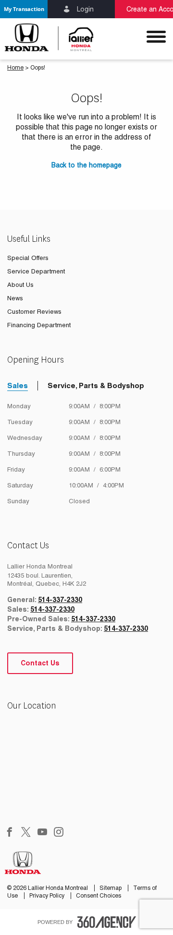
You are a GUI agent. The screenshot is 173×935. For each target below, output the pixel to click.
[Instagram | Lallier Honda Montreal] (58, 833)
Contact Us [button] (40, 663)
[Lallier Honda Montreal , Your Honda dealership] (43, 37)
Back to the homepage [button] (86, 165)
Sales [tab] (17, 385)
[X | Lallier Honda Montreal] (26, 833)
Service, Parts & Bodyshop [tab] (96, 385)
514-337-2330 (60, 600)
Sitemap (111, 888)
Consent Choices (98, 895)
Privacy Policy (47, 895)
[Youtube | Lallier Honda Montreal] (42, 833)
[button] (24, 9)
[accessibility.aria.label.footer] (106, 922)
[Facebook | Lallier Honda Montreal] (9, 833)
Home (15, 67)
